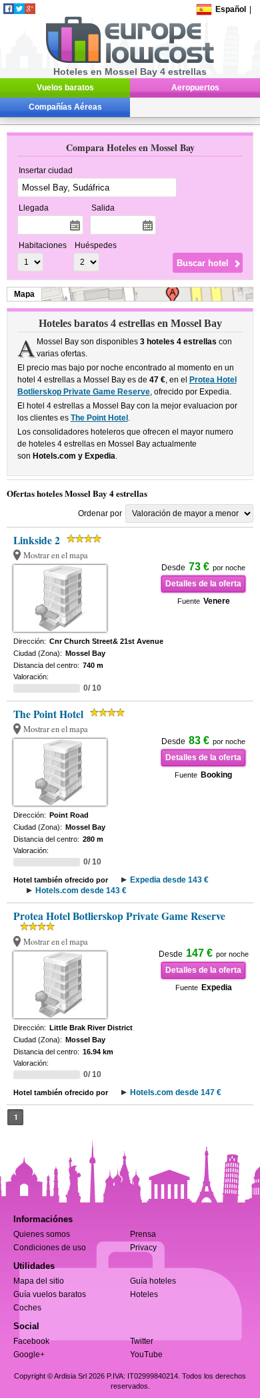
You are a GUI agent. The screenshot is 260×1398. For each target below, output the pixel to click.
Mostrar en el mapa (55, 555)
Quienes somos (41, 1234)
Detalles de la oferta (203, 583)
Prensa (143, 1234)
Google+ (29, 1354)
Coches (27, 1307)
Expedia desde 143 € (169, 880)
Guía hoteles (153, 1281)
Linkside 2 (36, 540)
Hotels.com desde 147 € (175, 1092)
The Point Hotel (99, 418)
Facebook (31, 1341)
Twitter (141, 1341)
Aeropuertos (195, 87)
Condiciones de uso (49, 1247)
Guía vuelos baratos (49, 1294)
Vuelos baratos (65, 87)
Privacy (143, 1247)
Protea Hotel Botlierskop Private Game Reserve (119, 916)
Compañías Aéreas (65, 107)
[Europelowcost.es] (129, 61)
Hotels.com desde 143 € (81, 890)
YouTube (146, 1354)
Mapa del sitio (38, 1281)
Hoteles (144, 1294)
